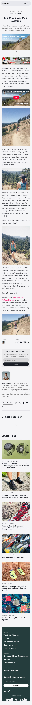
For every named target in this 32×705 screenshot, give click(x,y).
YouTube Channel (11, 635)
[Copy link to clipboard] (28, 342)
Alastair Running (10, 670)
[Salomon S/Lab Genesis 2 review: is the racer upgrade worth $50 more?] (16, 485)
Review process (10, 645)
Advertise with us (11, 642)
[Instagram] (3, 406)
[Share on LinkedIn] (24, 342)
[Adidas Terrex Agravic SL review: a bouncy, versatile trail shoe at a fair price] (16, 576)
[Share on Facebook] (21, 342)
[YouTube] (27, 403)
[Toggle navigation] (28, 3)
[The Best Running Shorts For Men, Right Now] (16, 607)
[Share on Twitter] (17, 342)
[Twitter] (19, 403)
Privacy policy (9, 648)
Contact (6, 638)
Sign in (6, 659)
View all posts (7, 403)
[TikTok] (23, 403)
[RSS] (13, 691)
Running (19, 13)
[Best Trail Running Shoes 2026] (16, 546)
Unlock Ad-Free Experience (15, 656)
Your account (9, 663)
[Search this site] (25, 3)
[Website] (16, 403)
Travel (12, 13)
